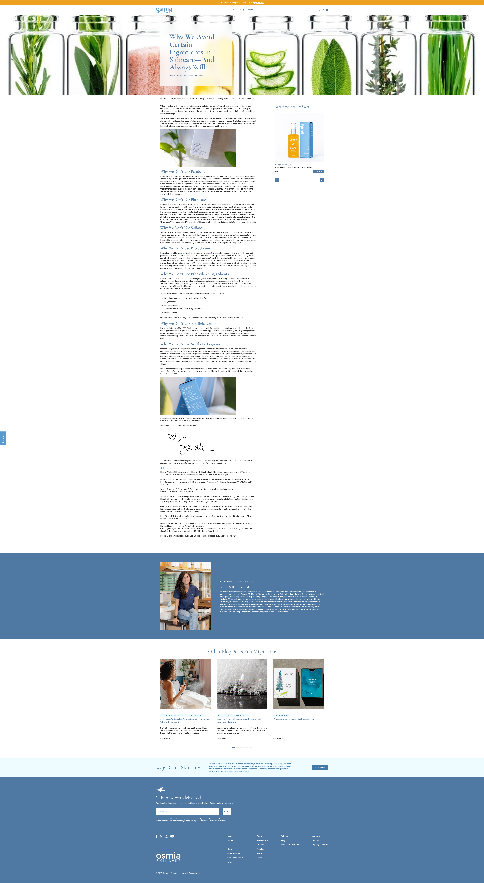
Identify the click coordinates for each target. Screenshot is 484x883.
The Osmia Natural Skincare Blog (183, 98)
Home (163, 98)
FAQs (229, 862)
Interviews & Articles (290, 844)
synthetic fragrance (210, 219)
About (260, 836)
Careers (260, 857)
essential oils (229, 222)
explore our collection (216, 418)
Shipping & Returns (320, 844)
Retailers (260, 849)
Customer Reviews (235, 857)
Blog (242, 9)
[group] (299, 143)
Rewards (260, 844)
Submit (227, 811)
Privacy (174, 873)
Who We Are (262, 840)
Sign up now (259, 2)
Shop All (230, 840)
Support (316, 836)
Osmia (230, 836)
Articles (284, 836)
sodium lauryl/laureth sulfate (207, 242)
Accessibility (194, 873)
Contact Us (317, 840)
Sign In (259, 853)
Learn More (320, 767)
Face (229, 844)
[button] (276, 180)
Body (229, 849)
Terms (183, 873)
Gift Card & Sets (234, 853)
